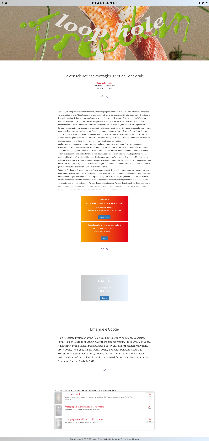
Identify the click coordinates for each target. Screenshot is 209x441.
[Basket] (206, 3)
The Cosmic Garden (73, 394)
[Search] (6, 3)
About (95, 439)
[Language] (203, 3)
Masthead (135, 439)
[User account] (200, 3)
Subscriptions (104, 217)
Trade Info (107, 439)
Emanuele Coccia (104, 83)
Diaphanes (104, 3)
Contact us (116, 439)
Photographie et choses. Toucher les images (84, 407)
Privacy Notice (126, 439)
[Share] (106, 97)
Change (104, 298)
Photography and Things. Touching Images (84, 419)
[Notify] (102, 97)
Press (100, 439)
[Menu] (2, 3)
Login (104, 238)
